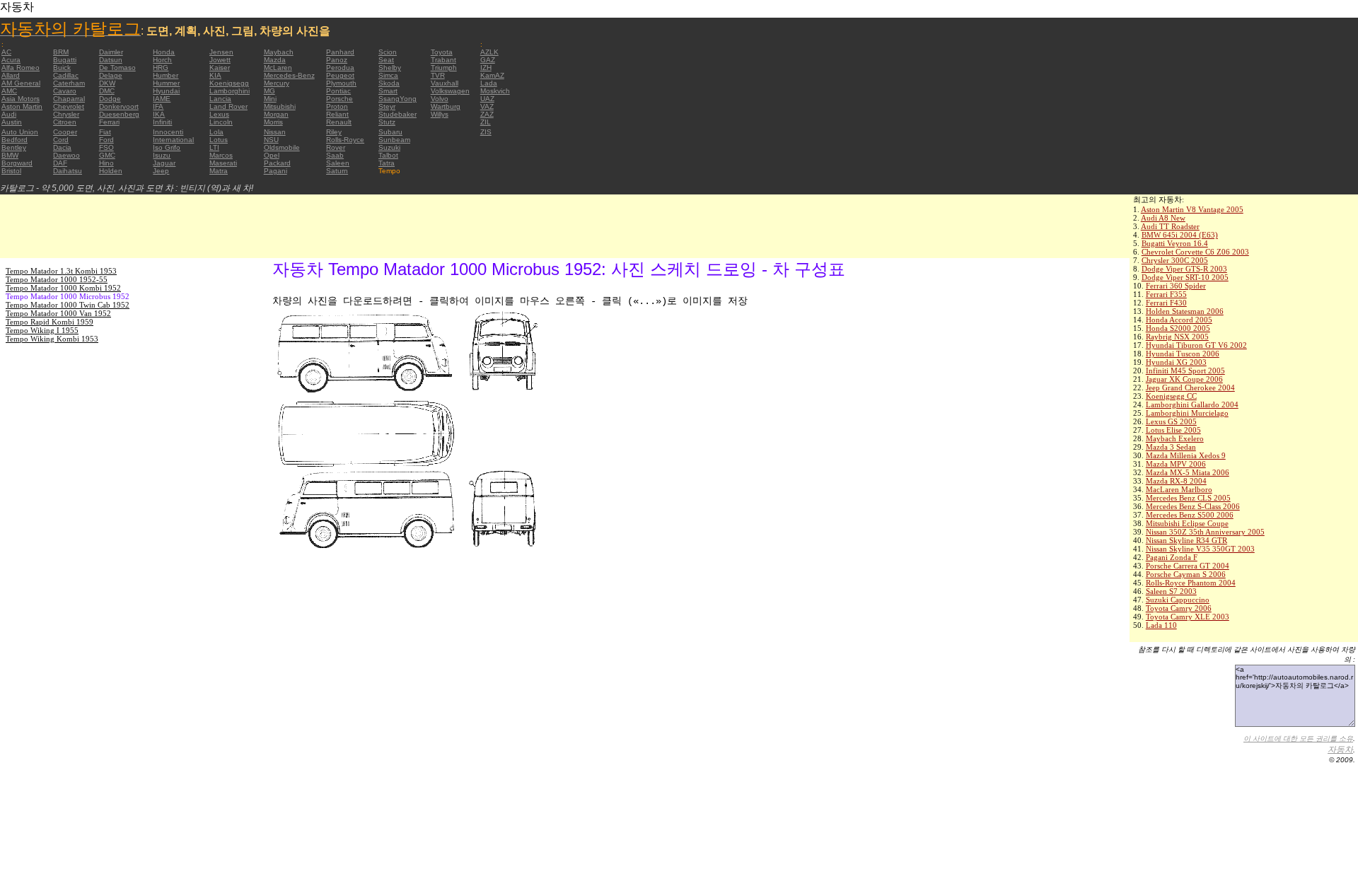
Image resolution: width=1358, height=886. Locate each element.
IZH (486, 67)
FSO (106, 147)
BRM (61, 52)
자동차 (1340, 749)
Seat (386, 60)
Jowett (220, 60)
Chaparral (69, 99)
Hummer (166, 83)
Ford (106, 140)
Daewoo (66, 155)
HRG (160, 67)
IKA (159, 114)
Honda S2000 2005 (1178, 328)
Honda (164, 52)
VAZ (487, 106)
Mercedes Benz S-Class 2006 (1193, 506)
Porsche (339, 99)
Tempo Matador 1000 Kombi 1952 (63, 288)
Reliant (337, 114)
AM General (20, 83)
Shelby (389, 67)
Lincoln (221, 122)
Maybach (279, 52)
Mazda (275, 60)
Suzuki (389, 147)
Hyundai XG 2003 (1176, 362)
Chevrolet (68, 106)
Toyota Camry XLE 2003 (1187, 616)
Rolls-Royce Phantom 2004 (1191, 582)
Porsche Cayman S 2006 (1186, 574)
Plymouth (341, 83)
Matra (218, 171)
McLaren (278, 67)
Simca (388, 75)
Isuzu (161, 155)
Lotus (218, 140)
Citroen (64, 122)
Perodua (340, 67)
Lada (488, 83)
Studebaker (397, 114)
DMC (107, 91)
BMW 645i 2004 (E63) (1180, 235)
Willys (439, 114)
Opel (271, 155)
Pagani (275, 171)
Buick (62, 67)
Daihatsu (67, 171)
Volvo (439, 99)
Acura (11, 60)
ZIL (485, 122)
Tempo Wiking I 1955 (42, 330)
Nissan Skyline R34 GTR (1186, 540)
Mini (270, 99)
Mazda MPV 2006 (1176, 464)
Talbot (388, 155)
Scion (387, 52)
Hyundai (166, 91)
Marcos (221, 155)
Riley (334, 132)
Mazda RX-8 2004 (1176, 481)
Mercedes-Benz (289, 75)
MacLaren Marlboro (1179, 489)
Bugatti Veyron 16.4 (1175, 243)
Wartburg (445, 106)
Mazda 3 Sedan (1171, 447)
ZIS (486, 132)
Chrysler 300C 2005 (1175, 260)
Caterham (69, 83)
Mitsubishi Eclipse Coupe (1187, 523)
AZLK (489, 52)
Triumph (444, 67)
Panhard (340, 52)
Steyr (386, 106)
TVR (438, 75)
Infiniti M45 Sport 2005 (1185, 370)
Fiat (105, 132)
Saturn (337, 171)
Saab (335, 155)
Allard (10, 75)
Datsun (110, 60)
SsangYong (397, 99)
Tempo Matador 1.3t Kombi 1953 (61, 271)
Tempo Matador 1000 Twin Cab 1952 (67, 305)
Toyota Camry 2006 (1179, 608)
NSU (271, 140)
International (173, 140)
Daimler (111, 52)
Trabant (443, 60)
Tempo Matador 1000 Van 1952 (58, 313)
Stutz (386, 122)
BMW (9, 155)
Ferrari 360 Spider (1176, 285)
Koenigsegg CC (1171, 396)
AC (6, 52)
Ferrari (109, 122)
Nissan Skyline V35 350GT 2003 (1200, 548)
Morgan (276, 114)
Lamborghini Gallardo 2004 (1192, 404)
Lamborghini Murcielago (1187, 413)
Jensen (221, 52)
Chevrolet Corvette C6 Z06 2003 (1195, 251)
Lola (216, 132)
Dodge (110, 99)
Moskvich (495, 91)
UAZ (487, 99)
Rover (335, 147)
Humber (165, 75)
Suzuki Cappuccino (1177, 599)
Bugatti (64, 60)
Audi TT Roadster (1170, 226)
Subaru (390, 132)
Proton (337, 106)
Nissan (275, 132)
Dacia (62, 147)
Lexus (219, 114)
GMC (107, 155)
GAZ (487, 60)
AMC (9, 91)
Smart (387, 91)
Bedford (14, 140)
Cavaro (64, 91)
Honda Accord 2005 (1179, 319)
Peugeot (340, 75)
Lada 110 (1161, 625)
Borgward (17, 163)
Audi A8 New (1163, 218)
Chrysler (66, 114)
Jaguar (164, 163)
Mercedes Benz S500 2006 (1190, 515)
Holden (110, 171)
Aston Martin (21, 106)
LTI (214, 147)
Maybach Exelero (1175, 438)
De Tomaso (117, 67)
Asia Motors (20, 99)
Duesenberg (119, 114)
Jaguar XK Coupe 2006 (1184, 379)
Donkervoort (119, 106)
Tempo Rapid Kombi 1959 (49, 321)
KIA (215, 75)
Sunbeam (394, 140)
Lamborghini (229, 91)
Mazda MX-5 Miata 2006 (1187, 472)
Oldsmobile (282, 147)
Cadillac (66, 75)
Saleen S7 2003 (1171, 591)
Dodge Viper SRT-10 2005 (1185, 277)
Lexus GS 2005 (1171, 421)
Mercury (276, 83)
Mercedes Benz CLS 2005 (1188, 498)
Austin (11, 122)
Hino (106, 163)
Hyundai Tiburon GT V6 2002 (1196, 345)
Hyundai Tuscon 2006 (1182, 353)
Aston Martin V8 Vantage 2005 (1192, 209)
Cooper (65, 132)
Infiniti (162, 122)
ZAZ (487, 114)
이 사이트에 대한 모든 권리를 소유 (1298, 738)
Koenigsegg (229, 83)
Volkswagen (450, 91)
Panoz (336, 60)
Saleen (337, 163)
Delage (110, 75)
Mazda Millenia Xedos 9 (1186, 455)
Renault (339, 122)
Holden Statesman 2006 (1185, 311)
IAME (161, 99)
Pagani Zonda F (1171, 557)
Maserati (223, 163)
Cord (61, 140)
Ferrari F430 (1166, 302)
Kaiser (219, 67)
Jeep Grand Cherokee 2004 (1190, 387)
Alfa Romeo (20, 67)
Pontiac (338, 91)
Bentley (13, 147)
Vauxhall (444, 83)
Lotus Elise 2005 (1173, 430)
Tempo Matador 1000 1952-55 (57, 279)
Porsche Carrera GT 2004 (1187, 565)
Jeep (161, 171)
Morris (273, 122)
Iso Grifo (166, 147)
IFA (158, 106)
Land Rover (228, 106)
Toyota (442, 52)
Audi (8, 114)
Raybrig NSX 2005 (1177, 336)
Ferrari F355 (1166, 294)
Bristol (11, 171)
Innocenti (168, 132)
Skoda (389, 83)
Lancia (220, 99)
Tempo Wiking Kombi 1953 (52, 338)
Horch (162, 60)
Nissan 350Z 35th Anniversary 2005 (1205, 531)
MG (269, 91)
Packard (277, 163)
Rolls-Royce (345, 140)
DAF (60, 163)
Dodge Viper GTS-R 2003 (1184, 268)
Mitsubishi (280, 106)
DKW (107, 83)
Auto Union (19, 132)
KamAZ (492, 75)
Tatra (386, 163)
